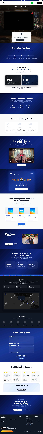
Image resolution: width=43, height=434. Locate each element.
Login (26, 40)
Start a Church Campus (19, 40)
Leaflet (31, 308)
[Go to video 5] (22, 30)
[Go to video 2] (20, 30)
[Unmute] (32, 13)
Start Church (21, 358)
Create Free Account (21, 223)
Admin (40, 431)
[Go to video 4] (21, 30)
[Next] (23, 30)
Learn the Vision (8, 244)
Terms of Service (34, 431)
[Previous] (19, 30)
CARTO (37, 308)
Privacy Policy (31, 431)
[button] (5, 293)
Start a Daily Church (21, 165)
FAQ (18, 421)
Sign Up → (40, 0)
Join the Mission (26, 409)
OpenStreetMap (33, 308)
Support (38, 431)
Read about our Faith (28, 424)
